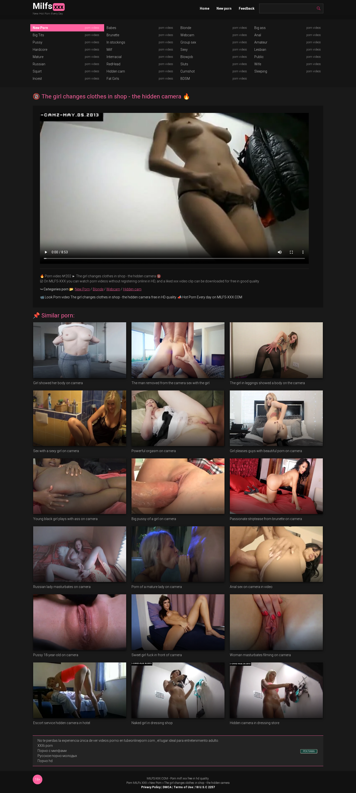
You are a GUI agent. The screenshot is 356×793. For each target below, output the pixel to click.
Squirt (37, 71)
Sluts (184, 64)
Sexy (184, 49)
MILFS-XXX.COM (157, 778)
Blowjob (186, 57)
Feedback (247, 8)
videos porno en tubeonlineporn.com (127, 740)
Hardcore (40, 49)
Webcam (187, 35)
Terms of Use (183, 787)
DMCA (167, 787)
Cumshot (187, 71)
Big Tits (38, 35)
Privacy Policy (151, 787)
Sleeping (260, 71)
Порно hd (45, 761)
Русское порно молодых (57, 756)
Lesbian (260, 49)
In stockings (116, 42)
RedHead (113, 64)
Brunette (113, 35)
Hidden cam (116, 71)
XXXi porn (45, 746)
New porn (224, 8)
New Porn (40, 28)
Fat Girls (113, 79)
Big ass (260, 28)
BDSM (185, 79)
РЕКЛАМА (309, 751)
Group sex (188, 42)
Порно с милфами (52, 751)
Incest (37, 79)
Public (259, 57)
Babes (111, 28)
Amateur (260, 42)
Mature (38, 57)
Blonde (185, 28)
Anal (257, 35)
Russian (39, 64)
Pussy (37, 42)
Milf (109, 49)
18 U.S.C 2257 (205, 787)
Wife (257, 64)
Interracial (114, 57)
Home (204, 8)
